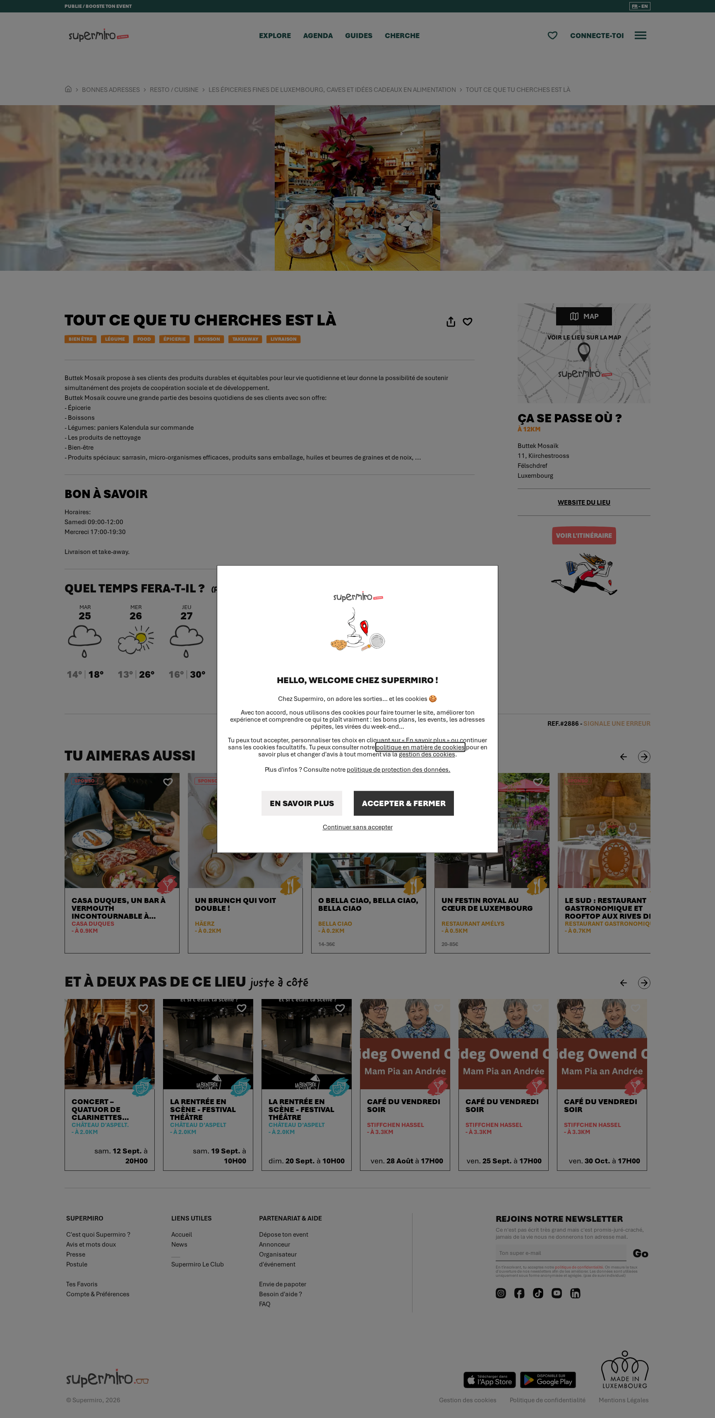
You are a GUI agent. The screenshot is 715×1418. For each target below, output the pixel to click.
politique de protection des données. (399, 769)
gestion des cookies (427, 754)
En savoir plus (302, 803)
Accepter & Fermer (404, 803)
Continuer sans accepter (358, 827)
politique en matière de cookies (420, 747)
